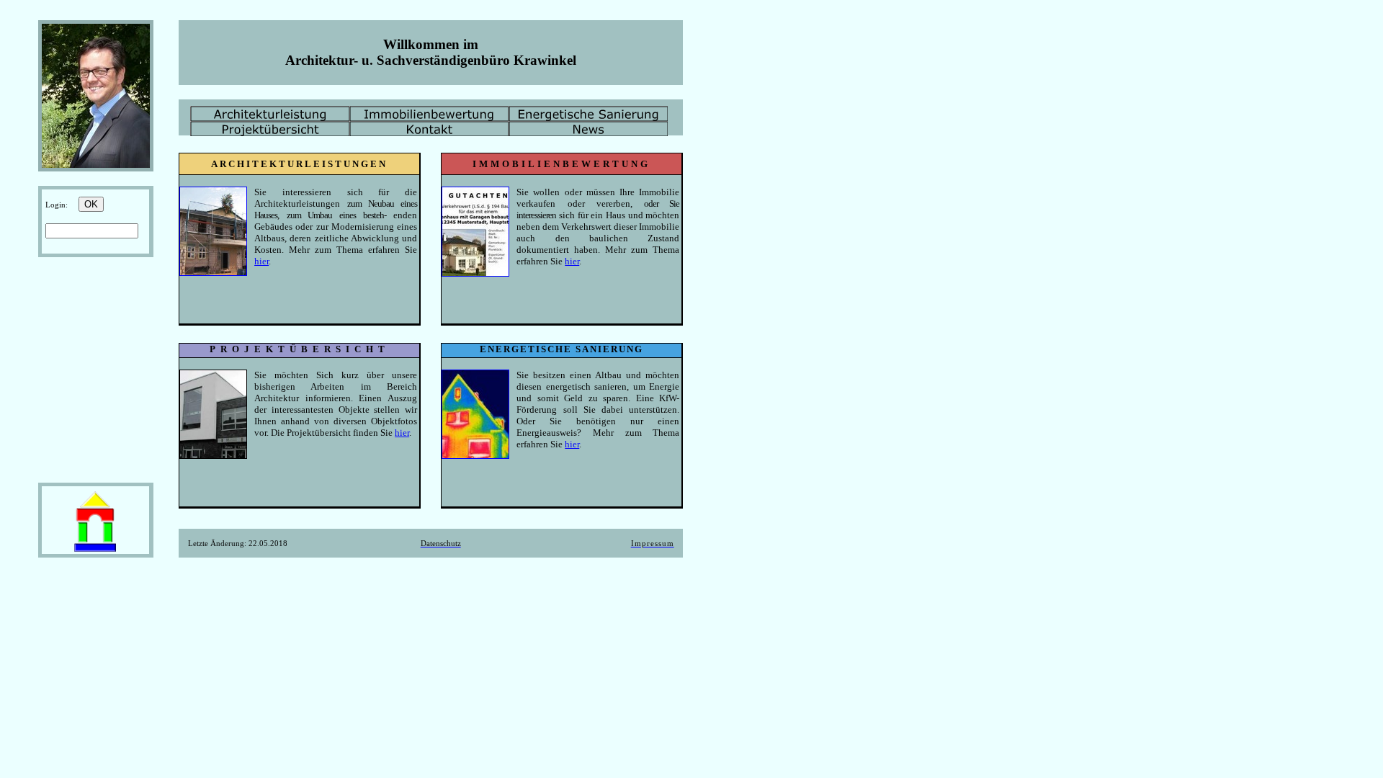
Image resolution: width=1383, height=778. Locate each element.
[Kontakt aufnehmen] (95, 550)
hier (261, 261)
